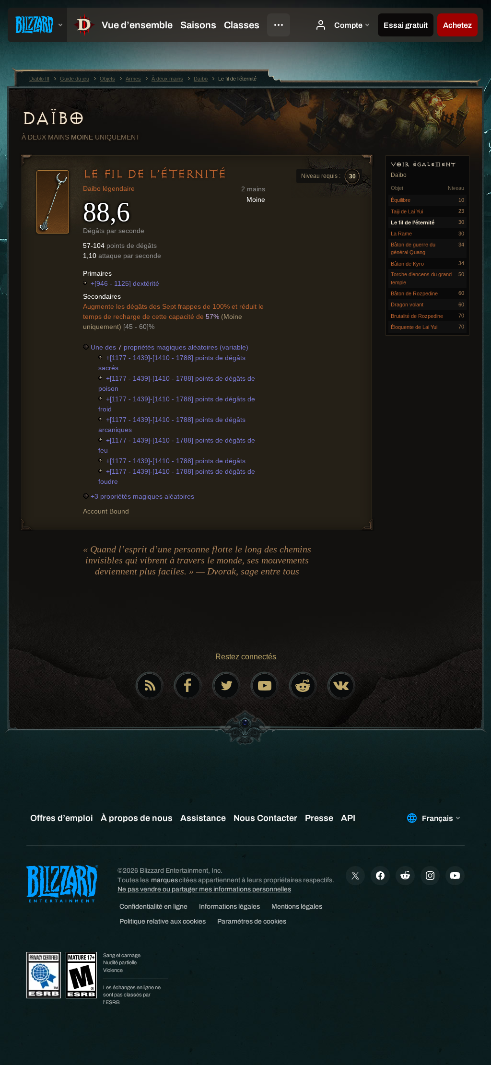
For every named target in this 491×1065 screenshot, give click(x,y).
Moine (82, 137)
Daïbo (53, 118)
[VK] (341, 685)
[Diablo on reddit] (303, 685)
